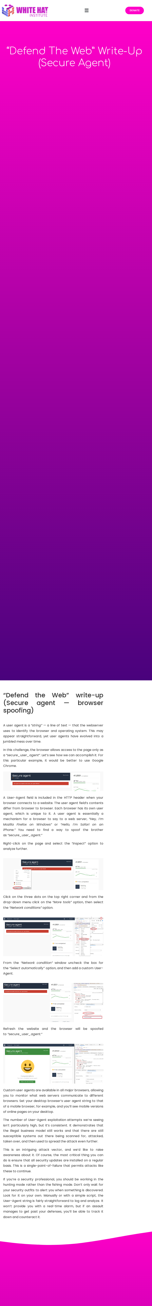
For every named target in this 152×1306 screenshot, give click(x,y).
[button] (86, 10)
